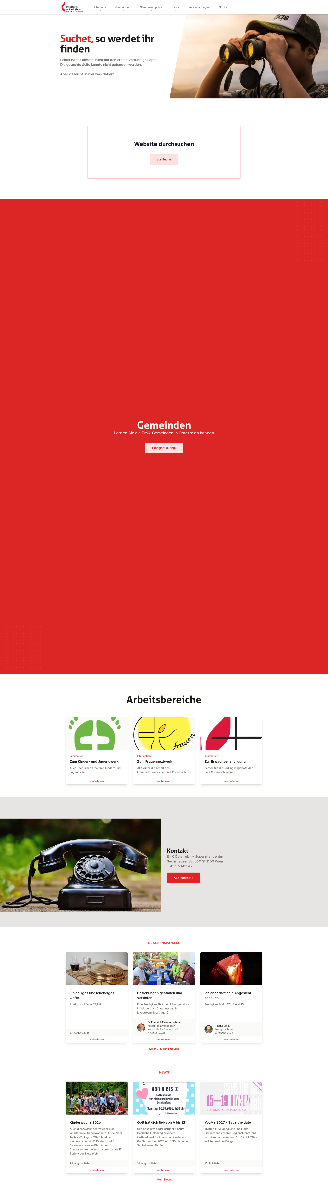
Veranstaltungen (199, 7)
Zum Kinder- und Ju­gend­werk (94, 761)
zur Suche (164, 159)
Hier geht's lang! (164, 448)
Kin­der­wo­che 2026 (85, 1122)
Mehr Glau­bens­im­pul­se (164, 1048)
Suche (223, 7)
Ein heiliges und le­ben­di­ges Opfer (92, 995)
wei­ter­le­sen (97, 781)
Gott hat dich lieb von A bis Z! (161, 1122)
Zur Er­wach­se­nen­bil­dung (225, 761)
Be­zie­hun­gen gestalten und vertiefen (159, 995)
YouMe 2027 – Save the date (227, 1122)
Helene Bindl (222, 1025)
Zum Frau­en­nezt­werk (154, 761)
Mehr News (164, 1179)
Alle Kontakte (183, 878)
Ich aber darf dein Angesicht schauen (227, 995)
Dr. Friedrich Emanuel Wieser (164, 1022)
